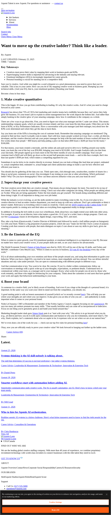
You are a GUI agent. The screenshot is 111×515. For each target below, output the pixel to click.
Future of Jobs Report (37, 247)
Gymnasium (13, 217)
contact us (58, 3)
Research (5, 112)
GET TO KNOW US (10, 458)
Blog (8, 27)
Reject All (55, 510)
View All (5, 434)
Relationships (12, 25)
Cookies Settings (55, 502)
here (83, 294)
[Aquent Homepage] (8, 13)
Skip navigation (7, 10)
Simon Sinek (37, 313)
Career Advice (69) (14, 332)
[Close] (2, 8)
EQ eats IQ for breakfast (80, 249)
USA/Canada (9, 441)
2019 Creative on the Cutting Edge (87, 205)
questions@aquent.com (16, 488)
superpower (99, 304)
